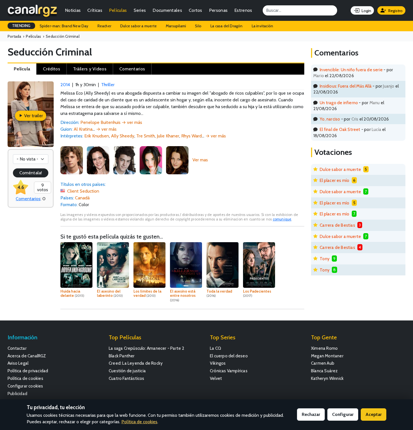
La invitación (262, 26)
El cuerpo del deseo (229, 355)
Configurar (342, 414)
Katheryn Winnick (327, 378)
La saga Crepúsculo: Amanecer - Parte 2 (147, 348)
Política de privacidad (28, 370)
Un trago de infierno (339, 102)
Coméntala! (30, 172)
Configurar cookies (25, 386)
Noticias (73, 10)
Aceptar (374, 414)
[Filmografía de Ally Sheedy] (98, 159)
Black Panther (122, 355)
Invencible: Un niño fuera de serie (351, 69)
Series (140, 10)
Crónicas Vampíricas (229, 370)
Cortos (195, 10)
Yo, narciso (330, 119)
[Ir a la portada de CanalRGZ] (32, 10)
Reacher (104, 26)
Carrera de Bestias (337, 225)
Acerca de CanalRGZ (27, 355)
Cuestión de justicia (127, 370)
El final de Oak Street (340, 129)
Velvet (216, 378)
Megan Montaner (327, 355)
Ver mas (200, 159)
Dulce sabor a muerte (138, 26)
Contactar (17, 348)
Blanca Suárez (324, 370)
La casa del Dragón (226, 26)
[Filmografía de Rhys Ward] (124, 159)
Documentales (167, 10)
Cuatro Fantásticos (126, 378)
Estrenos (243, 10)
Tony (325, 258)
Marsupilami (176, 26)
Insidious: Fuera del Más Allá (346, 86)
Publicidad (17, 393)
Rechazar (311, 414)
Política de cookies (25, 378)
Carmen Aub (322, 363)
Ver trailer (33, 115)
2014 (65, 84)
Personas (218, 10)
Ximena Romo (324, 348)
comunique (282, 219)
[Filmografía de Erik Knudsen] (71, 159)
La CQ (215, 348)
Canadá (82, 197)
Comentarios (28, 198)
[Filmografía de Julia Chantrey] (151, 159)
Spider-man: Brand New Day (64, 26)
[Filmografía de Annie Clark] (177, 159)
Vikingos (218, 363)
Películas (118, 10)
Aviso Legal (18, 363)
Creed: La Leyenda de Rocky (136, 363)
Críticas (94, 10)
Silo (198, 26)
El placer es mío (334, 180)
